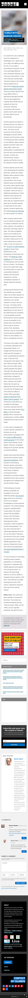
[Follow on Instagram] (7, 986)
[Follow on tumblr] (10, 986)
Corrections (20, 38)
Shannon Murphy (13, 825)
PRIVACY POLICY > (8, 932)
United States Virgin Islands (16, 40)
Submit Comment (21, 883)
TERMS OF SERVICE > (17, 930)
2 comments (7, 41)
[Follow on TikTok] (15, 986)
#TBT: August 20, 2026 (8, 683)
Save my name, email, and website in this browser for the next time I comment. (13, 879)
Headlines (9, 39)
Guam (5, 39)
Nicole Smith (8, 38)
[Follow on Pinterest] (21, 986)
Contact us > (7, 970)
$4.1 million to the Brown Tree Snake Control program (12, 396)
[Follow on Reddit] (4, 989)
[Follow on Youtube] (18, 986)
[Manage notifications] (24, 994)
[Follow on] (7, 989)
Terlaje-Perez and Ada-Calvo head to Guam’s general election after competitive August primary (13, 671)
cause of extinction (17, 211)
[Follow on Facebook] (4, 986)
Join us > (6, 966)
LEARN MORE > (7, 930)
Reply (24, 838)
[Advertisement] (14, 711)
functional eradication (11, 460)
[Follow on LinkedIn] (12, 986)
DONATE (8, 962)
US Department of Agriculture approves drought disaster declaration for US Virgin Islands (13, 678)
